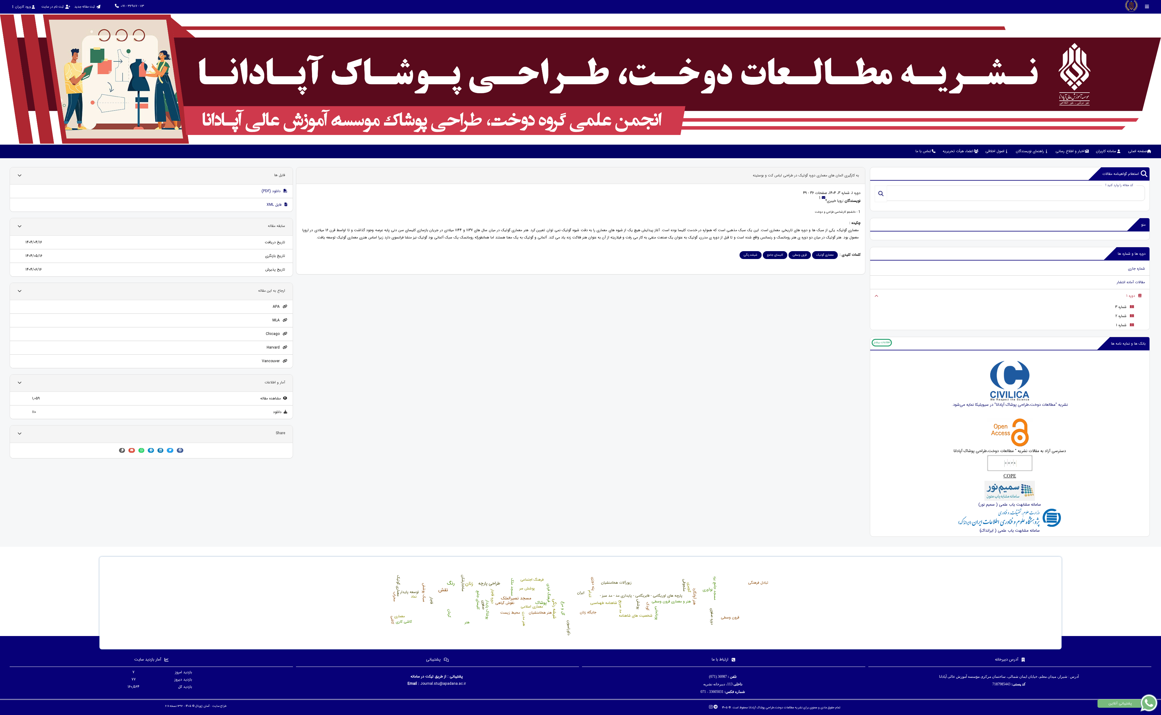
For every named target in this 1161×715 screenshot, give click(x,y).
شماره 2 (1121, 316)
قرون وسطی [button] (800, 255)
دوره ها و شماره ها (1132, 254)
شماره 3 (1121, 307)
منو (1143, 225)
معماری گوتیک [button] (825, 255)
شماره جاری (1136, 268)
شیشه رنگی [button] (750, 255)
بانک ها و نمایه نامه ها (1128, 343)
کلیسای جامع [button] (775, 255)
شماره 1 (1121, 325)
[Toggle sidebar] (1147, 6)
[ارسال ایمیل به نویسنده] (823, 198)
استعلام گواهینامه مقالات (1120, 174)
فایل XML (275, 205)
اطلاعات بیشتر (881, 342)
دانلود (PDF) (272, 191)
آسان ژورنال (202, 706)
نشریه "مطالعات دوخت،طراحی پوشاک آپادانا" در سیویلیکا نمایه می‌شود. (1010, 405)
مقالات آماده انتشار (1131, 282)
